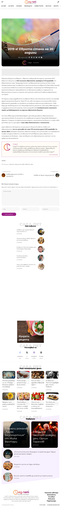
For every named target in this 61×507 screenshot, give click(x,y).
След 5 (30, 62)
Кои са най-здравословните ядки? (37, 383)
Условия (51, 497)
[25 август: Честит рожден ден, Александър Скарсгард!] (41, 249)
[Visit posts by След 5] (24, 62)
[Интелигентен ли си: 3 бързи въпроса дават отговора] (8, 375)
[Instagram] (34, 354)
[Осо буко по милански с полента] (52, 396)
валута (12, 164)
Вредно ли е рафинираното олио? (8, 404)
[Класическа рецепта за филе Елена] (23, 375)
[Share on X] (31, 57)
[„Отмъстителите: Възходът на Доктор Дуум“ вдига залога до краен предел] (8, 454)
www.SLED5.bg (53, 154)
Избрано (30, 419)
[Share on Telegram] (39, 57)
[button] (3, 2)
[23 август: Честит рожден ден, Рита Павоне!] (52, 375)
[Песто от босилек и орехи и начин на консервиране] (37, 396)
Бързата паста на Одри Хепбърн (27, 464)
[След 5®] (30, 2)
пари (31, 164)
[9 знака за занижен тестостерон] (41, 258)
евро (23, 164)
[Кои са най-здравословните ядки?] (37, 375)
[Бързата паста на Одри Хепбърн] (8, 465)
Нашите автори (51, 493)
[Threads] (41, 354)
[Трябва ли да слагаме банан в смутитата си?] (41, 231)
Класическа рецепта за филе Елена (21, 383)
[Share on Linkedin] (36, 57)
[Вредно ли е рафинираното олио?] (8, 396)
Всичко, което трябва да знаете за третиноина (33, 476)
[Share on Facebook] (29, 57)
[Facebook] (20, 354)
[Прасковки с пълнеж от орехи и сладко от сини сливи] (23, 396)
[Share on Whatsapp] (34, 57)
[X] (27, 354)
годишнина (18, 164)
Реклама (51, 499)
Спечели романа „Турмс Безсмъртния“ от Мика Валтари (16, 435)
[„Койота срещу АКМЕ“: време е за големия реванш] (41, 240)
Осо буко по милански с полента (50, 404)
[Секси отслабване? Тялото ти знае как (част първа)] (41, 266)
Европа (27, 164)
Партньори (51, 501)
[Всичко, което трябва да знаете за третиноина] (8, 477)
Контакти (51, 495)
